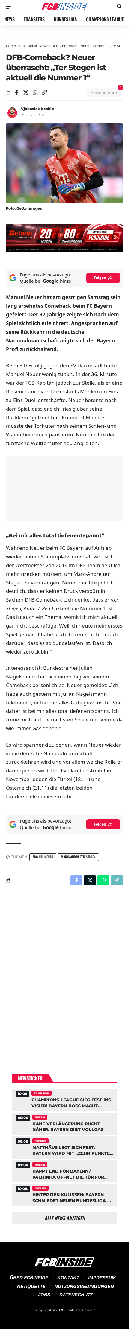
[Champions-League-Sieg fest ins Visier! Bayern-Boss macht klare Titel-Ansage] (64, 1099)
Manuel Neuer (43, 856)
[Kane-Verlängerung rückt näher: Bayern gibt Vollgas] (64, 1123)
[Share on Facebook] (16, 92)
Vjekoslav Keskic (37, 108)
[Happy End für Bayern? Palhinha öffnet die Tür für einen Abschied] (64, 1170)
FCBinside (14, 46)
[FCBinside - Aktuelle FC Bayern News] (64, 6)
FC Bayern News (41, 1093)
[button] (11, 6)
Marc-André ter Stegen (78, 856)
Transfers (40, 1117)
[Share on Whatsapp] (35, 92)
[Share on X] (26, 92)
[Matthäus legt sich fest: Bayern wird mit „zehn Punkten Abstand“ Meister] (64, 1146)
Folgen (100, 277)
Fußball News (37, 46)
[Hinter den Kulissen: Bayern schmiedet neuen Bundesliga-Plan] (64, 1194)
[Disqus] (64, 973)
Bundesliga (40, 1141)
